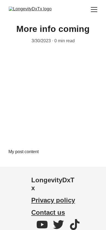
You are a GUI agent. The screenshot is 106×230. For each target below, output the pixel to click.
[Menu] (94, 9)
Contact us (48, 212)
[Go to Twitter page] (61, 224)
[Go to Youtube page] (45, 224)
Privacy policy (53, 200)
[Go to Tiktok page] (74, 224)
